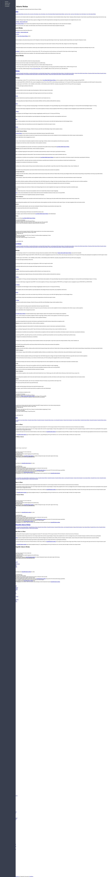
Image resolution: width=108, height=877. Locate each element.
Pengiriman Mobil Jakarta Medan (94, 73)
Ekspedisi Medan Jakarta (49, 420)
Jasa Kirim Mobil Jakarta (33, 73)
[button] (54, 261)
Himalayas (17, 876)
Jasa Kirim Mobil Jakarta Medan (44, 73)
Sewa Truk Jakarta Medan (35, 68)
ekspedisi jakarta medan (51, 489)
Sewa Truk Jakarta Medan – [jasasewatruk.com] (18, 21)
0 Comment (17, 73)
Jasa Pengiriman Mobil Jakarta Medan (57, 73)
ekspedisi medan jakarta (51, 431)
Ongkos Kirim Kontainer (67, 420)
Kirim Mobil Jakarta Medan (69, 73)
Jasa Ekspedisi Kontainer (58, 420)
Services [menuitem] (7, 4)
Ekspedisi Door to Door (33, 477)
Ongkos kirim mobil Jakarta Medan (64, 252)
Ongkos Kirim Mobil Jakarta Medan (81, 73)
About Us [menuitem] (7, 3)
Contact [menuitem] (7, 6)
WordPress (31, 876)
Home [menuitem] (6, 1)
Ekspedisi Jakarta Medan (24, 73)
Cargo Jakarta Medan (23, 420)
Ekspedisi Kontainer (40, 420)
